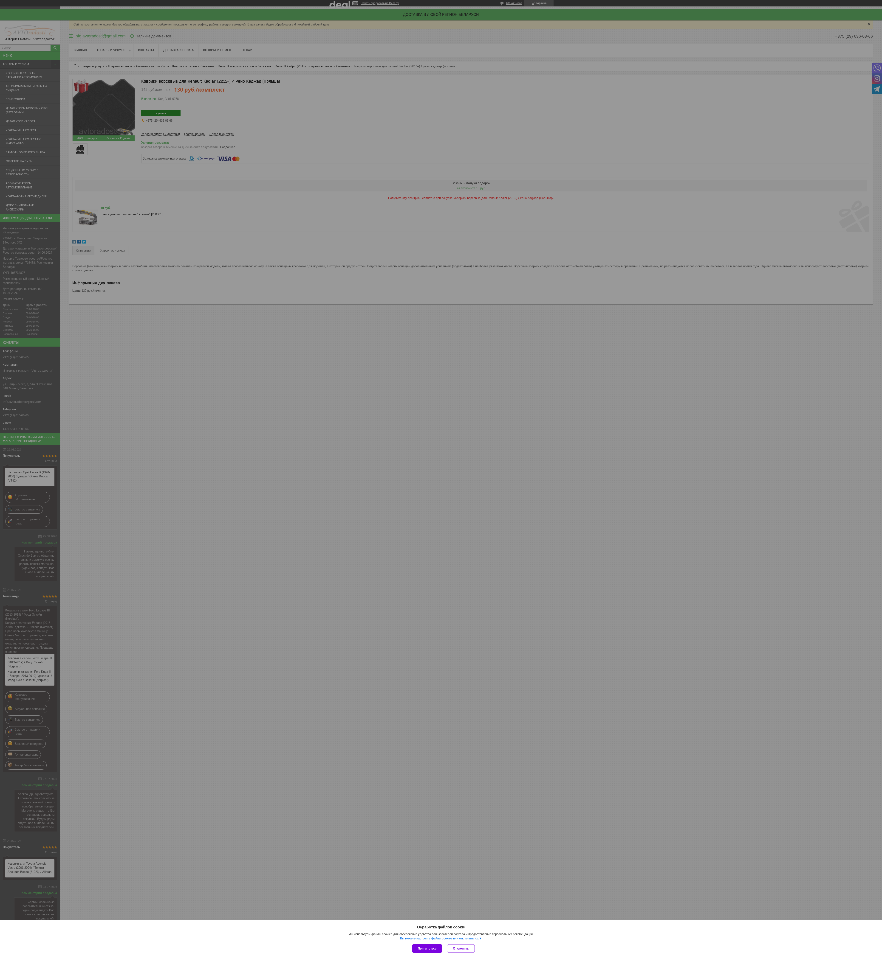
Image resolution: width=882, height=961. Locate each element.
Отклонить (461, 948)
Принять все (427, 948)
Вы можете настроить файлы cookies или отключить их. (439, 938)
